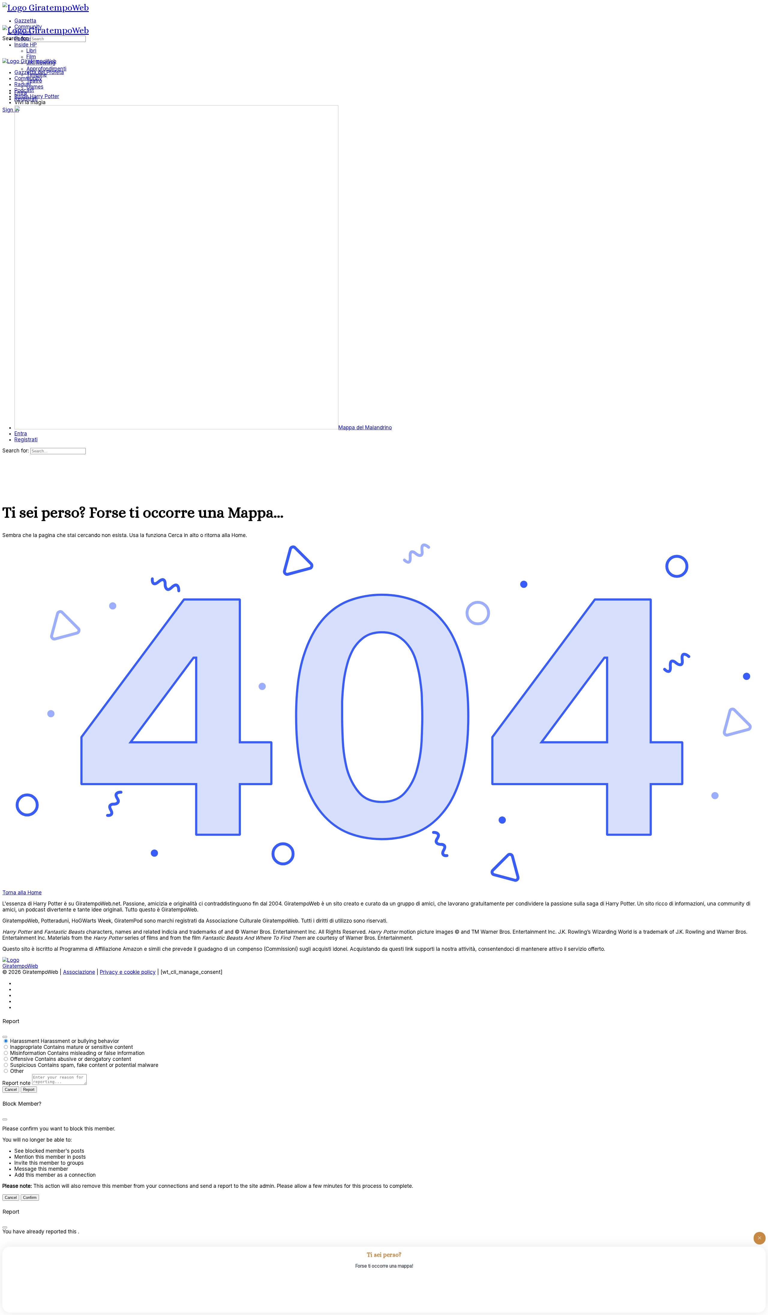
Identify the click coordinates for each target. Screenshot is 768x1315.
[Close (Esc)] (4, 1037)
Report (28, 1089)
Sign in (10, 110)
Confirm (30, 1197)
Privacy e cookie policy (128, 972)
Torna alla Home (22, 893)
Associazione (79, 972)
